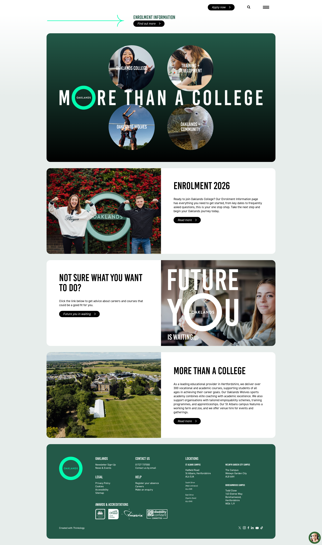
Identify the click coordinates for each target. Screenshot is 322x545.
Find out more (146, 23)
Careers (139, 486)
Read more (185, 220)
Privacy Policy (102, 483)
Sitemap (99, 493)
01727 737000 (142, 464)
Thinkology (79, 528)
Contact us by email (145, 468)
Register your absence (147, 483)
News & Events (103, 468)
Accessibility (101, 489)
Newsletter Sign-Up (105, 464)
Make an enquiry (144, 489)
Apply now (219, 7)
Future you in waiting (77, 314)
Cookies (99, 486)
